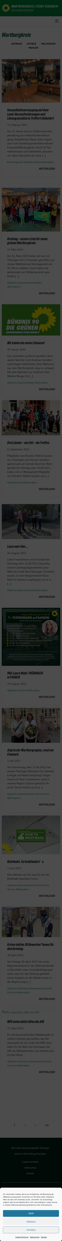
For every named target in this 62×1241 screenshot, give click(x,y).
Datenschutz (34, 1237)
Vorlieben (31, 1229)
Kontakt (44, 1237)
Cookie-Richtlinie (21, 1237)
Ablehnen (31, 1221)
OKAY (31, 1213)
